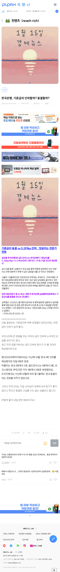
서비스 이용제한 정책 (43, 534)
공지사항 (25, 540)
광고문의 (40, 540)
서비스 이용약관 (8, 534)
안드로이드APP (8, 540)
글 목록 (17, 433)
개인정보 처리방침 (25, 534)
